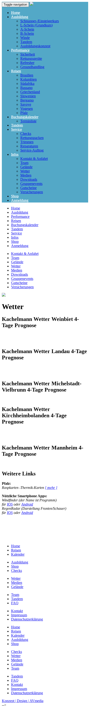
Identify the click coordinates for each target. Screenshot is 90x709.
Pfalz (24, 113)
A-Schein (27, 29)
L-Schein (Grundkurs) (36, 25)
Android (27, 504)
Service (16, 129)
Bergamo (27, 100)
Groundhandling (32, 67)
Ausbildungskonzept (35, 46)
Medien (25, 175)
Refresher (27, 63)
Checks (25, 134)
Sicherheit (27, 54)
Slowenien (28, 96)
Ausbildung (19, 17)
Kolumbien (28, 79)
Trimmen (26, 142)
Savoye (25, 104)
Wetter (25, 171)
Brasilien (26, 75)
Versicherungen (31, 192)
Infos (14, 154)
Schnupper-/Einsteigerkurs (39, 21)
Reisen (16, 71)
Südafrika (27, 83)
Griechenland (30, 92)
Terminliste (28, 121)
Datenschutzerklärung (27, 619)
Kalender (17, 554)
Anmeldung (19, 200)
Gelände (26, 167)
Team (24, 163)
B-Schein (27, 33)
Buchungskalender (24, 117)
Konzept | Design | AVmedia (22, 701)
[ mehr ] (51, 488)
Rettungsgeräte (31, 58)
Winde (25, 38)
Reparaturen (29, 146)
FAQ (14, 603)
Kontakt (17, 611)
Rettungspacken (32, 138)
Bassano (26, 88)
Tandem (26, 42)
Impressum (19, 615)
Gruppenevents (31, 184)
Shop (15, 196)
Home (15, 13)
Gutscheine (28, 188)
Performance (20, 50)
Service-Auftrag (32, 150)
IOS (10, 504)
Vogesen (26, 109)
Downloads (28, 179)
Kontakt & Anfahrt (34, 159)
